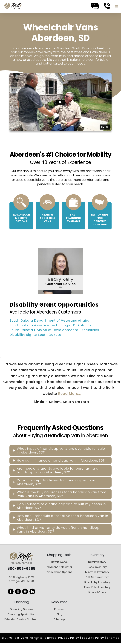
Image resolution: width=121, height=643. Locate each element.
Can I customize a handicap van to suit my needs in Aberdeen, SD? (61, 506)
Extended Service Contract (21, 619)
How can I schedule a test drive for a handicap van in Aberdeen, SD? (62, 518)
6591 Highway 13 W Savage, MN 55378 (21, 579)
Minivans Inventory (97, 572)
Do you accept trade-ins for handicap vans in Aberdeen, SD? (56, 482)
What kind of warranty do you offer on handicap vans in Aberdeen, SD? (58, 529)
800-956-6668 (21, 569)
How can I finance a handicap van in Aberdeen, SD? (61, 460)
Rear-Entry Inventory (97, 587)
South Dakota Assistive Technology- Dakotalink (50, 325)
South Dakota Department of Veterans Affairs (49, 320)
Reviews (59, 609)
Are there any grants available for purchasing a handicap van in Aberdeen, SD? (57, 470)
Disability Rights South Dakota (35, 334)
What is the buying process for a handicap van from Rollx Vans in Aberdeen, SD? (61, 494)
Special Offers (97, 592)
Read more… (69, 393)
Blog (59, 614)
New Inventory (97, 562)
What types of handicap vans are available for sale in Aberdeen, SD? (61, 450)
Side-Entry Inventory (97, 582)
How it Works (59, 562)
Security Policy (93, 638)
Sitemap (59, 619)
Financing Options (21, 609)
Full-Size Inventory (97, 577)
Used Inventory (97, 567)
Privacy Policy (68, 638)
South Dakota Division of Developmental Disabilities (54, 330)
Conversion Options (59, 572)
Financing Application (21, 614)
